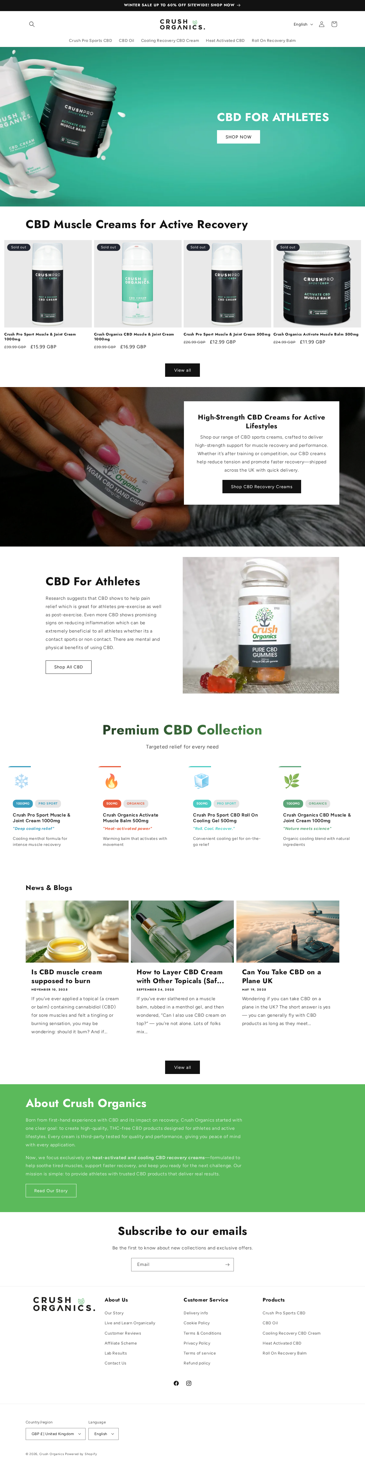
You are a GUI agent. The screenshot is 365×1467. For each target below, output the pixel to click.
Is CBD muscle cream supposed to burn (66, 976)
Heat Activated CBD (282, 1343)
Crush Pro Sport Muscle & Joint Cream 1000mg (40, 337)
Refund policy (197, 1363)
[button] (32, 24)
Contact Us (116, 1363)
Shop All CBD (68, 667)
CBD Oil (270, 1323)
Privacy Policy (197, 1343)
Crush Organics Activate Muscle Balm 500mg (316, 334)
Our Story (114, 1313)
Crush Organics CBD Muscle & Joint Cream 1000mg (134, 337)
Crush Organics (51, 1454)
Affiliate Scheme (121, 1343)
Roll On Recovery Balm (285, 1353)
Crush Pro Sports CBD (284, 1313)
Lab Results (116, 1353)
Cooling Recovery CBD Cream (292, 1333)
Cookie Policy (197, 1323)
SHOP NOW (239, 137)
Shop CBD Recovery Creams (262, 486)
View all (182, 370)
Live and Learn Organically (130, 1323)
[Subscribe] (227, 1264)
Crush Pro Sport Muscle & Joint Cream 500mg (227, 334)
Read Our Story (51, 1190)
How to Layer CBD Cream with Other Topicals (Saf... (180, 976)
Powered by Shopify (81, 1454)
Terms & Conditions (203, 1333)
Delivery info (196, 1313)
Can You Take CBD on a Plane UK (281, 976)
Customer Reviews (123, 1333)
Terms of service (200, 1353)
